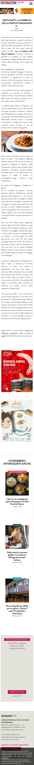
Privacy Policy (5, 739)
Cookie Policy (15, 739)
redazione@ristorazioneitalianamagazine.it (13, 737)
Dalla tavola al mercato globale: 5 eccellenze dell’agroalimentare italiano (17, 556)
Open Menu (31, 3)
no (14, 53)
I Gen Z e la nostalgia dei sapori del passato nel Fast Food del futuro (17, 501)
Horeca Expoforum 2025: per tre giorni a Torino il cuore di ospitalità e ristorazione (17, 609)
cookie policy (4, 758)
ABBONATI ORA (17, 691)
